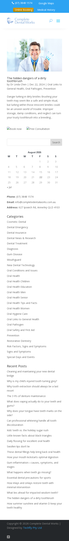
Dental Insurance (16, 232)
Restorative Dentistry (19, 341)
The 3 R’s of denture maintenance (26, 396)
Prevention (49, 88)
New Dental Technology (21, 265)
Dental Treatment (17, 243)
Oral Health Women (18, 308)
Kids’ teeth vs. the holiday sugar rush (27, 430)
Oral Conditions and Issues (22, 270)
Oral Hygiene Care (17, 313)
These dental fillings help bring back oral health (33, 452)
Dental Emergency (17, 227)
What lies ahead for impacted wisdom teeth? (32, 492)
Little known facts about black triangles (29, 435)
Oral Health (13, 276)
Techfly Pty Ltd (32, 527)
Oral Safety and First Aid (20, 330)
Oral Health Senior (17, 297)
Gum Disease (14, 254)
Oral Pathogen (33, 88)
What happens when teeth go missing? (29, 472)
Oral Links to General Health (23, 319)
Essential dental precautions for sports (29, 477)
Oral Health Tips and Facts (22, 303)
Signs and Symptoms (19, 351)
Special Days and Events (21, 357)
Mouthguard (14, 259)
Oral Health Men (16, 292)
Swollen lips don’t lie (18, 446)
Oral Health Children (18, 281)
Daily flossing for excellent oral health (28, 441)
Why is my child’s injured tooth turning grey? (32, 381)
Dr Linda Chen (18, 84)
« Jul (9, 187)
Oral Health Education (19, 286)
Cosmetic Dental (16, 221)
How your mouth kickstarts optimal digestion (32, 457)
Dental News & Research (21, 238)
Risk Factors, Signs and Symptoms (26, 346)
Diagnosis (12, 248)
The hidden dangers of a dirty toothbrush (26, 79)
